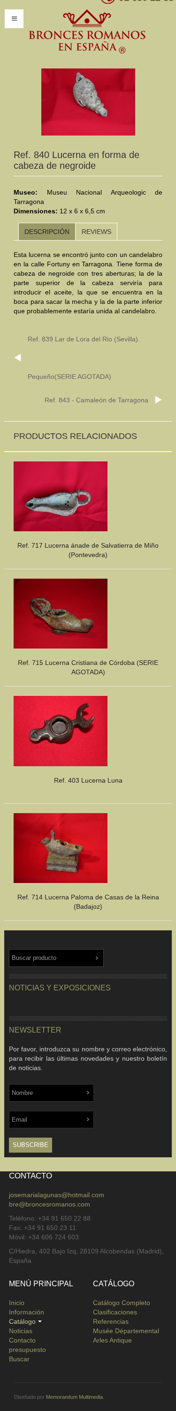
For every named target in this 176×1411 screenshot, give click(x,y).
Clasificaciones (115, 1312)
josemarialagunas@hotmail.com (56, 1195)
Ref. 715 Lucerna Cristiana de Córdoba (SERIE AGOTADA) (88, 667)
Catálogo (22, 1321)
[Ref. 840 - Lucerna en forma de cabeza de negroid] (88, 102)
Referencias (111, 1321)
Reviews (96, 231)
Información (26, 1312)
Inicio (16, 1302)
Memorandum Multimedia (74, 1397)
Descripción (46, 231)
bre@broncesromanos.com (49, 1204)
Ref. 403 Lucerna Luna (88, 780)
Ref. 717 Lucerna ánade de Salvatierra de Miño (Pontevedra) (88, 550)
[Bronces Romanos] (86, 31)
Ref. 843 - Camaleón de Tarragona (96, 400)
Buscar (19, 1359)
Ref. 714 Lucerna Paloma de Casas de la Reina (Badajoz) (88, 901)
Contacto (22, 1340)
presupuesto (27, 1349)
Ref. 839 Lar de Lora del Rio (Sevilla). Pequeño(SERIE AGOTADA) (84, 357)
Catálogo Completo (121, 1302)
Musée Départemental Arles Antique (126, 1335)
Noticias (20, 1331)
